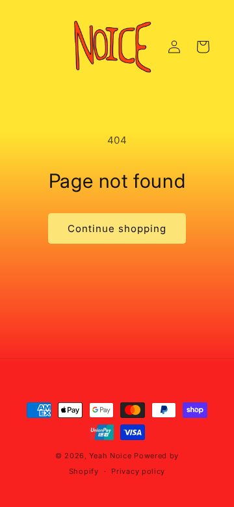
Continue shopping (117, 228)
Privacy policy (138, 471)
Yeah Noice (110, 455)
